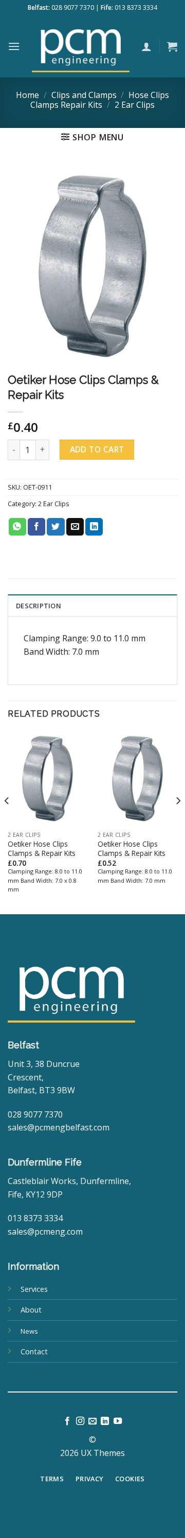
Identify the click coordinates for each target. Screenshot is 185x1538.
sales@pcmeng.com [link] (45, 1231)
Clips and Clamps (84, 95)
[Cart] (172, 46)
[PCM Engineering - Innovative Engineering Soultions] (81, 46)
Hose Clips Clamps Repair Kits (99, 99)
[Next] (178, 822)
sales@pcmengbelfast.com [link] (58, 1127)
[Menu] (14, 46)
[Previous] (7, 822)
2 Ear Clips (135, 104)
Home (27, 95)
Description (38, 605)
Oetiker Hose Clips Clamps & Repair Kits (42, 848)
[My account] (146, 46)
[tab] (92, 605)
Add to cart (97, 449)
